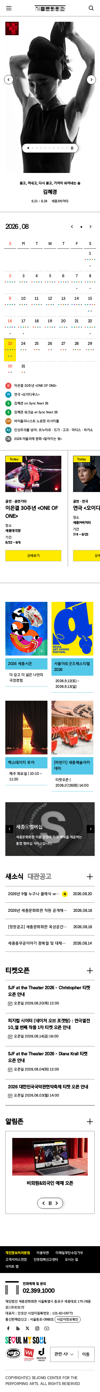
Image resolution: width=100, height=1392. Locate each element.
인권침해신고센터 (46, 1259)
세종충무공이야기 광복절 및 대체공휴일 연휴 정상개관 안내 (38, 943)
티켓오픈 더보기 (90, 970)
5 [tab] (45, 148)
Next (91, 79)
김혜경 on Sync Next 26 (31, 403)
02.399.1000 (39, 1290)
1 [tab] (28, 148)
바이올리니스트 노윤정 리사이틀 (36, 421)
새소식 (14, 877)
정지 (72, 148)
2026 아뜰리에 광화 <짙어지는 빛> (38, 439)
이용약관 (43, 1253)
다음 (56, 1203)
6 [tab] (49, 148)
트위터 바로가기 (27, 1328)
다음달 (91, 227)
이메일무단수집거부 (69, 1253)
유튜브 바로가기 (47, 1328)
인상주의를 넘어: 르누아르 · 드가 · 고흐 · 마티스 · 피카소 (53, 430)
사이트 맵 (12, 1266)
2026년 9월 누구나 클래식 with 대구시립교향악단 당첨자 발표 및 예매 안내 (38, 894)
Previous (8, 79)
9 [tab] (62, 148)
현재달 (81, 227)
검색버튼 (91, 8)
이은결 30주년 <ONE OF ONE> (35, 386)
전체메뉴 (8, 8)
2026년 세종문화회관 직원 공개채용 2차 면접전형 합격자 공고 (38, 910)
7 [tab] (54, 148)
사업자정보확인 (67, 1319)
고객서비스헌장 (16, 1259)
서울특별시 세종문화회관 (50, 8)
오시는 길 (71, 1259)
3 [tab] (37, 148)
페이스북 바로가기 (8, 1328)
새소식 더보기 (90, 876)
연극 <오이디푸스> (26, 394)
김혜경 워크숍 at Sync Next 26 (36, 412)
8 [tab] (58, 148)
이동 (86, 1354)
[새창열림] (26, 629)
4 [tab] (41, 148)
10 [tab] (67, 148)
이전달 (72, 227)
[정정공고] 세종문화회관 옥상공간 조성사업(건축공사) (38, 927)
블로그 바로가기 (18, 1328)
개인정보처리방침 (17, 1253)
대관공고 (39, 877)
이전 (43, 1203)
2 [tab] (32, 148)
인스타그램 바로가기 (37, 1328)
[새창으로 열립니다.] (25, 1342)
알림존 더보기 (90, 1121)
